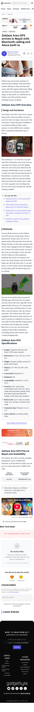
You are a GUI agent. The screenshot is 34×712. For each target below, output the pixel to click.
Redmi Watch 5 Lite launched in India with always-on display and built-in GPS (18, 213)
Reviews (16, 9)
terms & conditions (22, 643)
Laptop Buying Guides (5, 670)
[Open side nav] (32, 3)
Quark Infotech (25, 693)
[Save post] (28, 53)
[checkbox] (6, 643)
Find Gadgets (7, 675)
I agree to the (18, 643)
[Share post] (31, 54)
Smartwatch (12, 31)
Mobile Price (25, 9)
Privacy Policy (15, 592)
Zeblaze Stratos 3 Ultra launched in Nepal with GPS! (18, 200)
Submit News (25, 662)
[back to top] (30, 708)
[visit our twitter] (21, 688)
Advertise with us (25, 669)
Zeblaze (10, 14)
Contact (25, 674)
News (9, 9)
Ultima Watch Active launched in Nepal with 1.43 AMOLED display (17, 206)
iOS (5, 410)
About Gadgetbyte (25, 667)
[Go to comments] (24, 53)
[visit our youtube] (8, 688)
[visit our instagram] (12, 688)
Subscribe (17, 647)
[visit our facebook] (17, 688)
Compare (7, 673)
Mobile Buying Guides (5, 666)
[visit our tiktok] (25, 688)
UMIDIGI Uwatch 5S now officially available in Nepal (17, 220)
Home (3, 9)
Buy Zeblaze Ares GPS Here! (17, 423)
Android (25, 408)
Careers (25, 665)
